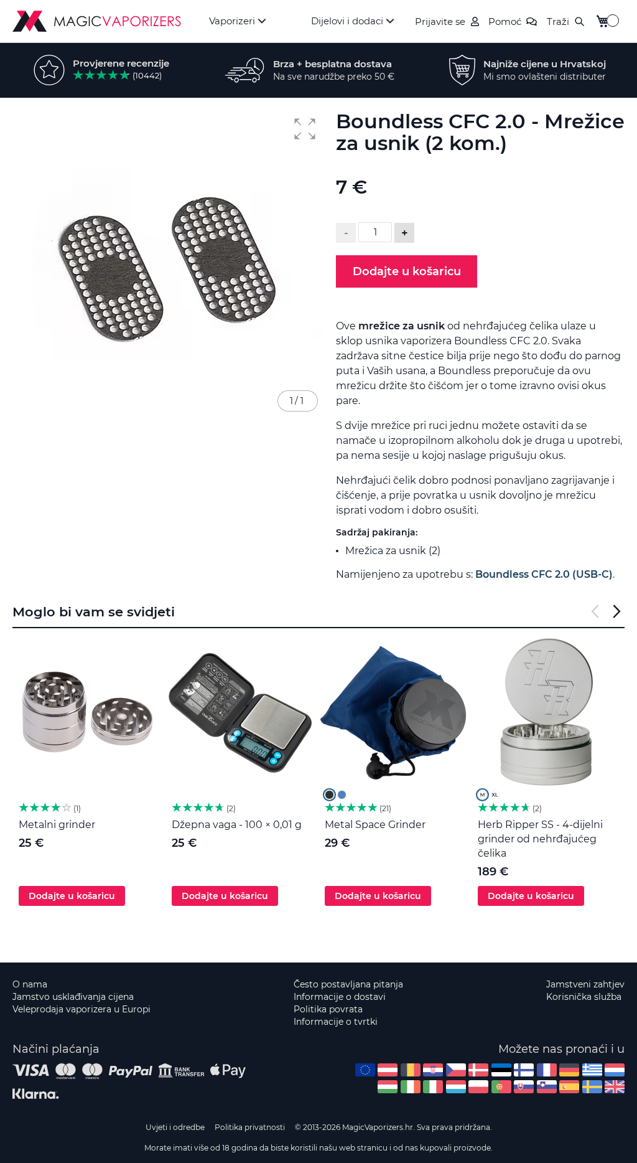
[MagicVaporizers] (96, 21)
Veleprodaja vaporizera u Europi (81, 1009)
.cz (456, 1069)
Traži (558, 21)
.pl (478, 1086)
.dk (478, 1069)
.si (547, 1086)
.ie (411, 1086)
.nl (615, 1069)
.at (388, 1069)
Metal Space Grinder (375, 825)
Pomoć (504, 21)
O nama (29, 984)
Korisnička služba (583, 996)
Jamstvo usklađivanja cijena (73, 996)
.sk (524, 1086)
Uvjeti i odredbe (175, 1127)
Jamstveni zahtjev (585, 984)
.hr (433, 1069)
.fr (547, 1069)
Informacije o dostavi (340, 996)
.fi (524, 1069)
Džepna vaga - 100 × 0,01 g (237, 825)
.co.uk (615, 1086)
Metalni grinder (57, 825)
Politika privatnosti (250, 1127)
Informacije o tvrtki (336, 1021)
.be (411, 1069)
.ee (501, 1069)
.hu (388, 1086)
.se (592, 1086)
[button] (304, 129)
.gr (592, 1069)
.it (433, 1086)
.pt (501, 1086)
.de (569, 1069)
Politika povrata (328, 1009)
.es (569, 1086)
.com (365, 1069)
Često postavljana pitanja (348, 984)
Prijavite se (440, 21)
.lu (456, 1086)
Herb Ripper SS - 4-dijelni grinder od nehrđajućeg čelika (540, 839)
